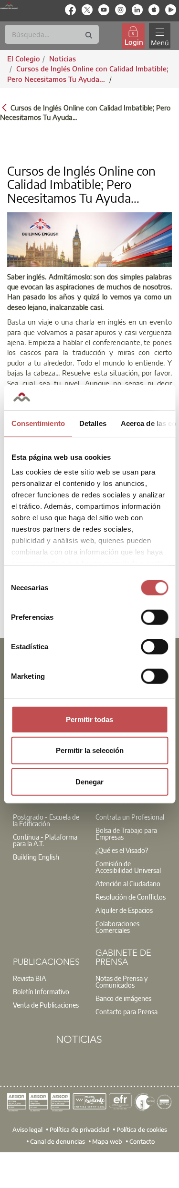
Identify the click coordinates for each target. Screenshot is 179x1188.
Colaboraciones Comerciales (117, 926)
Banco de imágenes (123, 998)
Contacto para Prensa (126, 1011)
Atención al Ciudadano (127, 883)
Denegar (89, 781)
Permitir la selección (90, 750)
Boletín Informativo (41, 991)
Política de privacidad (79, 1129)
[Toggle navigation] (159, 35)
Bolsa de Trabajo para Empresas (126, 833)
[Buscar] (89, 35)
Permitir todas (89, 719)
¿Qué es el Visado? (121, 850)
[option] (48, 820)
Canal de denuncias (57, 1141)
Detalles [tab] (92, 423)
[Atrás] (4, 106)
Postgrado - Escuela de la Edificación (46, 820)
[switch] (154, 616)
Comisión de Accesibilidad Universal (128, 866)
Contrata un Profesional (129, 816)
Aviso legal (27, 1129)
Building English (36, 856)
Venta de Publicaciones (46, 1004)
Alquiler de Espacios (124, 910)
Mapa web (107, 1141)
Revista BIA (29, 978)
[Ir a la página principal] (9, 5)
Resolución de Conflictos (130, 896)
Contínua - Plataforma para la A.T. (45, 840)
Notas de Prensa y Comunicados (121, 981)
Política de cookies (141, 1129)
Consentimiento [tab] (37, 423)
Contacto (142, 1141)
